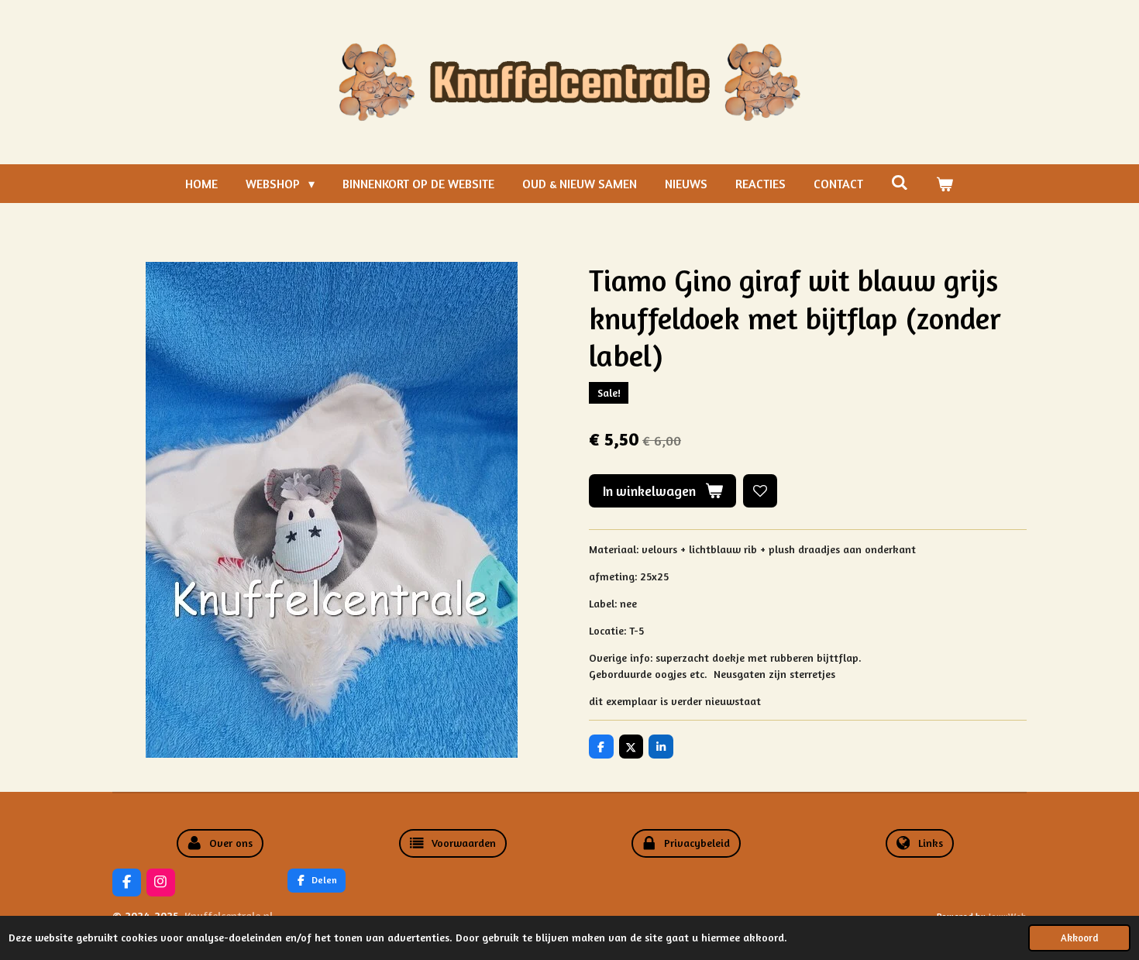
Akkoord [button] (1079, 938)
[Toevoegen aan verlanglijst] (760, 491)
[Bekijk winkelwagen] (944, 183)
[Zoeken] (899, 182)
